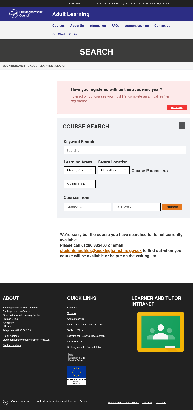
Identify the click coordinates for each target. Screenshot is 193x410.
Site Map (161, 402)
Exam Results (75, 341)
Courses (58, 25)
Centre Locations (12, 345)
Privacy (147, 402)
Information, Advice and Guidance (85, 324)
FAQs (115, 25)
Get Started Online (65, 34)
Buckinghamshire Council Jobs (84, 347)
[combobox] (80, 170)
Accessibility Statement (123, 402)
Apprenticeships (137, 25)
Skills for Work (75, 330)
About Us (77, 25)
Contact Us (162, 25)
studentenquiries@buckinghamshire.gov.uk (101, 250)
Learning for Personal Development (86, 335)
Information (98, 25)
